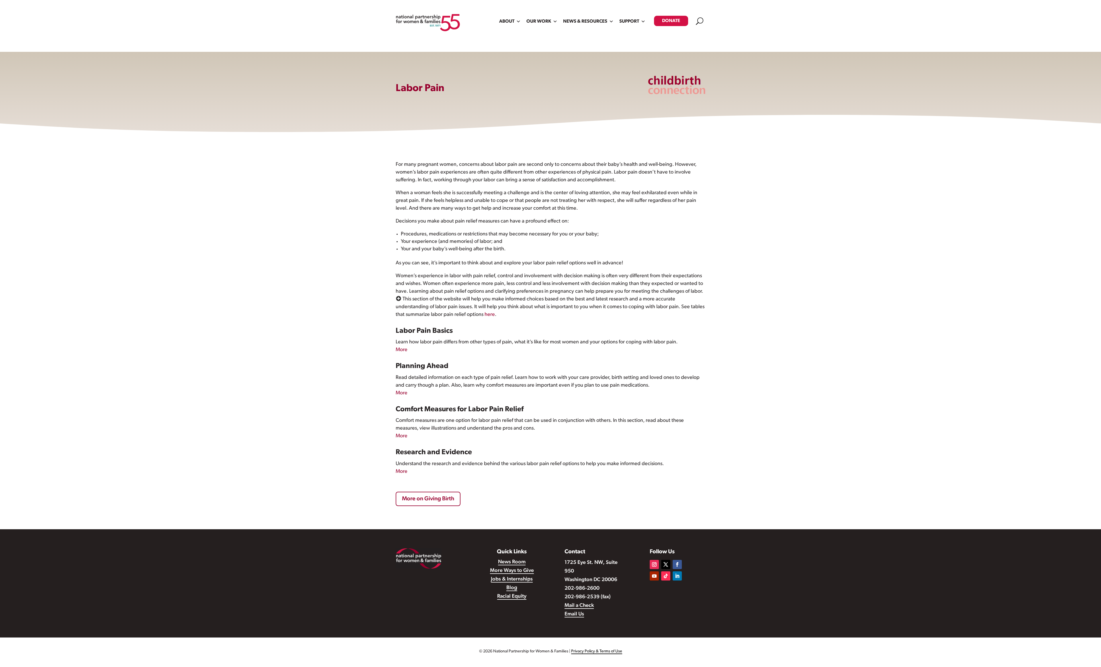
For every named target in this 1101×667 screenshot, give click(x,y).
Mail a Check (579, 605)
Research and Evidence (434, 452)
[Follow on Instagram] (654, 564)
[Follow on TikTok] (665, 576)
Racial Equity (511, 596)
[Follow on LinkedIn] (677, 576)
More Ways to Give (512, 570)
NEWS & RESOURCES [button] (585, 21)
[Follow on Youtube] (654, 576)
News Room (512, 562)
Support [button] (629, 21)
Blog (511, 588)
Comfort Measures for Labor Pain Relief (460, 409)
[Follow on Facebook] (677, 564)
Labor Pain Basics (424, 331)
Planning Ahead (422, 366)
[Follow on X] (665, 564)
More (401, 350)
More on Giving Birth (428, 499)
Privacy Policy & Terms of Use (596, 651)
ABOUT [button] (506, 21)
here (490, 314)
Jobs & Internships (512, 579)
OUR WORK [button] (538, 21)
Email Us (574, 614)
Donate (671, 21)
